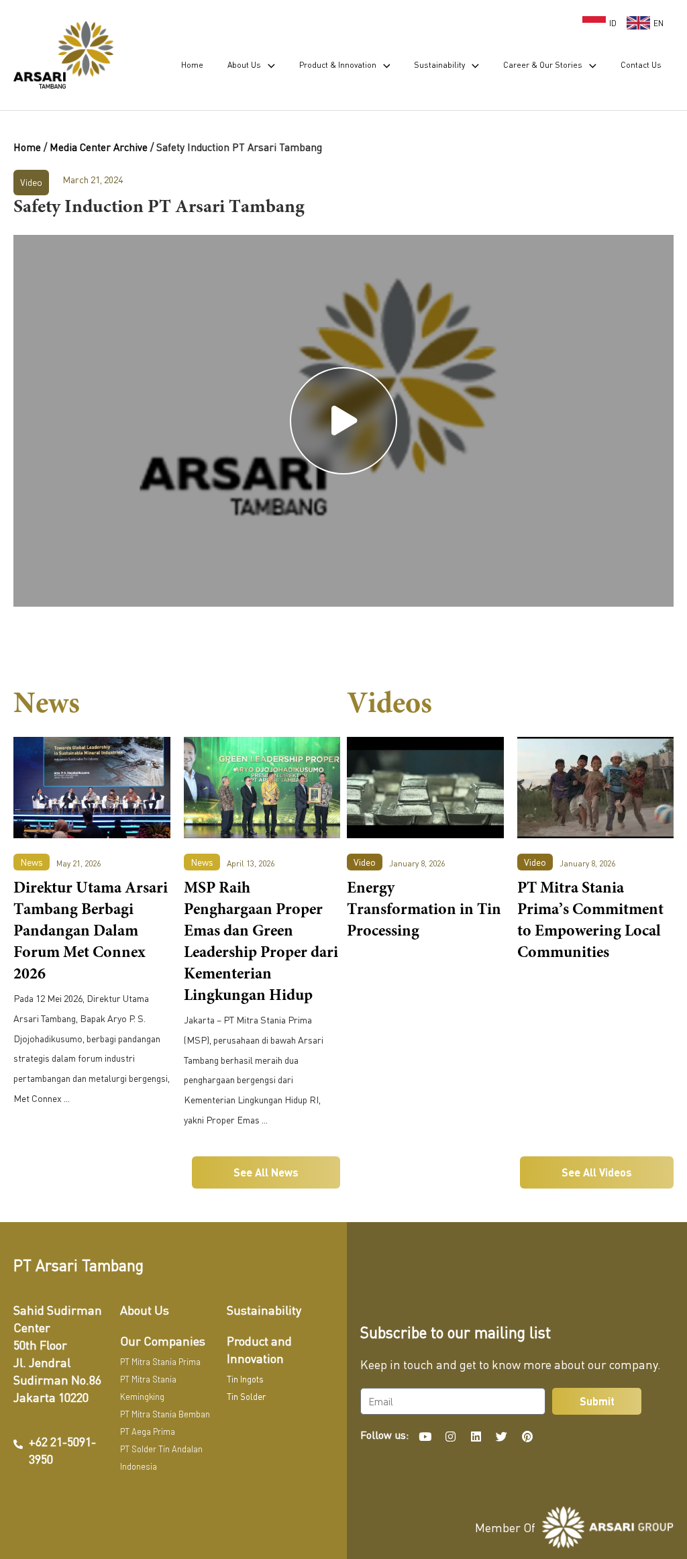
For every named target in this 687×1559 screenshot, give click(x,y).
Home (27, 147)
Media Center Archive (99, 147)
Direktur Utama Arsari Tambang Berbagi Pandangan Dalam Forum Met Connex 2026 (90, 932)
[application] (268, 65)
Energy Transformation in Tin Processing (424, 910)
